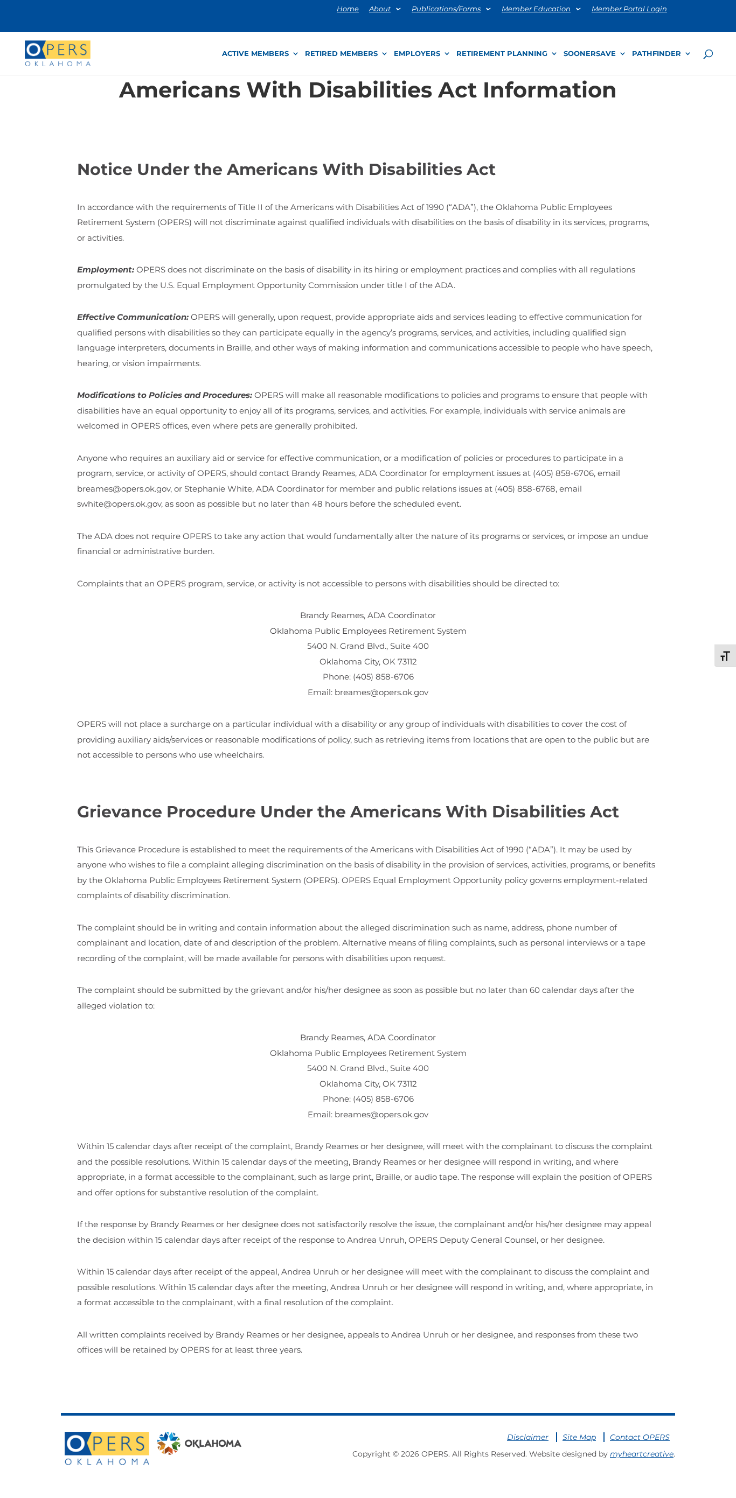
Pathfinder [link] (656, 54)
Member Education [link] (536, 9)
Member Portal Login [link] (629, 9)
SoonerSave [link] (590, 54)
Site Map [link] (579, 1437)
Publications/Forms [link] (446, 9)
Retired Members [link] (341, 54)
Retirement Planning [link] (501, 54)
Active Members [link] (255, 54)
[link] (58, 52)
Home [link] (348, 9)
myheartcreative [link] (641, 1454)
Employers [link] (417, 54)
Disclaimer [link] (527, 1437)
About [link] (380, 9)
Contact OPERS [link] (640, 1437)
